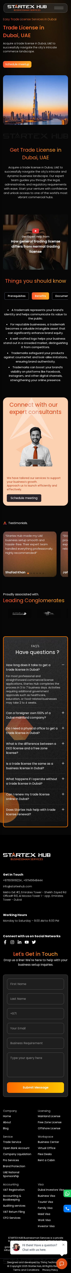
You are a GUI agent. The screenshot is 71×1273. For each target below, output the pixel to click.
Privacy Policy (50, 1269)
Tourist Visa (45, 1202)
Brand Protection (14, 1166)
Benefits (40, 296)
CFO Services (11, 1218)
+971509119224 (12, 880)
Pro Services (11, 1160)
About (7, 1122)
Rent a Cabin (46, 1160)
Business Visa (46, 1196)
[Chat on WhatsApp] (67, 1193)
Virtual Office (46, 1148)
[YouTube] (27, 942)
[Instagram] (12, 942)
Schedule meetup (17, 64)
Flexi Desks (45, 1154)
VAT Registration (14, 1190)
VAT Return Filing (14, 1212)
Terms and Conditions (26, 1269)
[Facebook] (5, 942)
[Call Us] (67, 1208)
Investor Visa (46, 1226)
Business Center (48, 1142)
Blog (6, 1128)
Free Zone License (50, 1122)
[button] (35, 231)
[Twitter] (34, 942)
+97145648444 (33, 880)
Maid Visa (44, 1214)
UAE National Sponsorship (11, 1174)
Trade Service (12, 1142)
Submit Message (35, 1087)
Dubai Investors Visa (51, 1190)
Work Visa (44, 1220)
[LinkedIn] (19, 942)
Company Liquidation (17, 1154)
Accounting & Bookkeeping (12, 1198)
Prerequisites (17, 296)
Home (7, 1116)
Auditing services (14, 1206)
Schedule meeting (24, 498)
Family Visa (45, 1208)
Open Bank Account (16, 1148)
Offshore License (49, 1128)
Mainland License (49, 1116)
